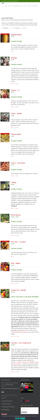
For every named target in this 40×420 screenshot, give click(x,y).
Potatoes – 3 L (15, 90)
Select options (14, 235)
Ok (16, 418)
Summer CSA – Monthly (18, 290)
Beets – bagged (15, 263)
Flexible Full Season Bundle (19, 332)
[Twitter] (24, 401)
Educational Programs (8, 406)
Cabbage (13, 182)
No (18, 418)
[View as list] (26, 28)
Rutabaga (14, 58)
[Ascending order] (12, 28)
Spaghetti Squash (16, 34)
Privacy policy (22, 418)
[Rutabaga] (4, 61)
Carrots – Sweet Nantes (18, 163)
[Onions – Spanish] (4, 116)
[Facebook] (21, 401)
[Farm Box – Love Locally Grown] (4, 346)
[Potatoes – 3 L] (4, 93)
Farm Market (5, 409)
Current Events (6, 404)
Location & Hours (7, 401)
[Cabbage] (4, 185)
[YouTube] (26, 401)
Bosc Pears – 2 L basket (18, 242)
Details (13, 51)
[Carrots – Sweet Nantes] (4, 166)
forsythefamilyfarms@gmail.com (13, 1)
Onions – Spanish (16, 113)
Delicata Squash (16, 134)
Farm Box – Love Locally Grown (21, 343)
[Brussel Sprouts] (4, 218)
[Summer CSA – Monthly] (4, 293)
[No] (38, 417)
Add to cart (13, 83)
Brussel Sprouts (16, 215)
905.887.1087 (9, 385)
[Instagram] (28, 401)
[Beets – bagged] (4, 266)
